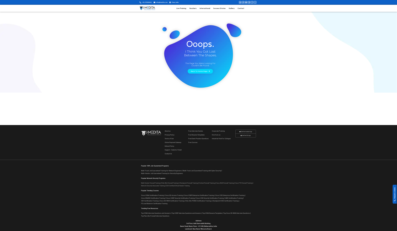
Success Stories (219, 8)
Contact (241, 8)
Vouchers (193, 8)
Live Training (181, 8)
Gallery (231, 8)
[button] (395, 194)
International (205, 8)
